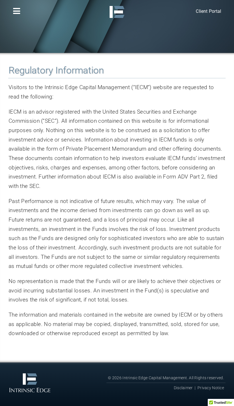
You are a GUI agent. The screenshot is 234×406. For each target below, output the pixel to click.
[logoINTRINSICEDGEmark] (117, 5)
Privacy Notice (210, 388)
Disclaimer (183, 388)
